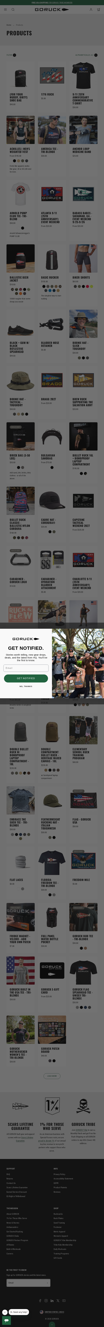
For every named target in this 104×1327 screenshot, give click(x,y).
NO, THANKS (26, 686)
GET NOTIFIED (26, 678)
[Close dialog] (99, 633)
